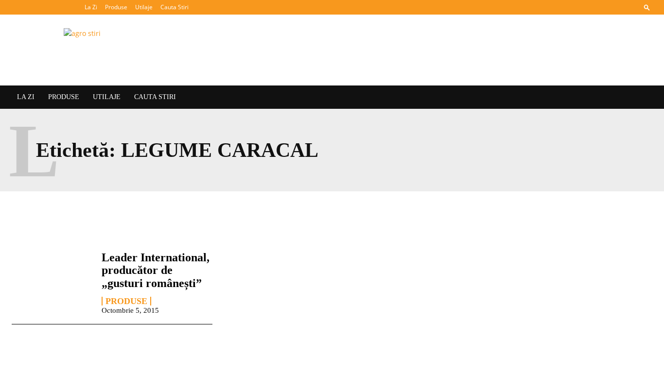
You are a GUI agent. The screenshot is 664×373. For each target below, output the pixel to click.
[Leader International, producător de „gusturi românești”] (52, 282)
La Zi (91, 7)
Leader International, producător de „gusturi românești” (156, 270)
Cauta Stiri (174, 7)
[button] (647, 7)
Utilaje (144, 7)
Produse (116, 7)
